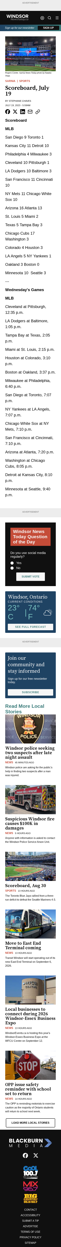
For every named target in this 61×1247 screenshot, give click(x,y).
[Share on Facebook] (7, 111)
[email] (30, 111)
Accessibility (30, 1215)
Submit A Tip (30, 1220)
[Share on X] (15, 111)
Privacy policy (30, 1237)
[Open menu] (57, 18)
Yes (18, 563)
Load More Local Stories (30, 1122)
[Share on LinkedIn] (22, 111)
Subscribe (30, 692)
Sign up (48, 27)
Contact (30, 1209)
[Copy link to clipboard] (37, 111)
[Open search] (49, 18)
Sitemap (30, 1242)
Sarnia (10, 81)
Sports (24, 81)
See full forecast (30, 627)
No (18, 568)
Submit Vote (31, 576)
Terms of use (30, 1231)
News (9, 762)
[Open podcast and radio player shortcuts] (42, 18)
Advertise (30, 1226)
